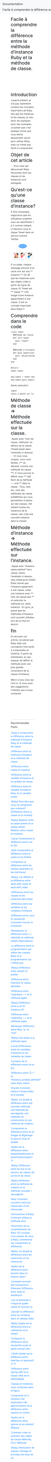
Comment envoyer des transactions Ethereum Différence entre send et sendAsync (22, 1288)
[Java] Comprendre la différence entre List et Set (23, 842)
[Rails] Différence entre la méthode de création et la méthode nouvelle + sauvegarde (21, 1187)
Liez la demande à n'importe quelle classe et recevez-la (21, 1303)
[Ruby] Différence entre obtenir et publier (20, 971)
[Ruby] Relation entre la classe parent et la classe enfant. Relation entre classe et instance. (22, 827)
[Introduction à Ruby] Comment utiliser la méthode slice (22, 1217)
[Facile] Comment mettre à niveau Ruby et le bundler (22, 1091)
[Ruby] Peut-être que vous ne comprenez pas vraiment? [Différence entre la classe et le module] (22, 808)
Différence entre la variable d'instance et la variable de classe (22, 778)
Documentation (13, 4)
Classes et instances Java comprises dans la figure (22, 1387)
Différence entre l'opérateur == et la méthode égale (21, 994)
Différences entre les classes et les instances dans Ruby (22, 895)
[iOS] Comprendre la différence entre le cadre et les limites (22, 853)
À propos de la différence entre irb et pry (22, 1064)
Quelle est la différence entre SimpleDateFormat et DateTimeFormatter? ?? (22, 1153)
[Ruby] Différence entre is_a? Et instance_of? (20, 1006)
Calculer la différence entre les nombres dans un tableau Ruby (22, 1315)
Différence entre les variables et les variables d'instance (21, 907)
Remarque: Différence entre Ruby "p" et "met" (22, 1029)
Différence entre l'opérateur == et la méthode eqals (21, 1018)
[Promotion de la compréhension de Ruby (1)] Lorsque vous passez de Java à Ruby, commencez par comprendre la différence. (22, 1236)
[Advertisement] (23, 83)
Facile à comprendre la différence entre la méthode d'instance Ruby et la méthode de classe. (22, 739)
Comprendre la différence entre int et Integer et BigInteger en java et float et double (22, 1135)
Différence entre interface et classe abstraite (21, 983)
